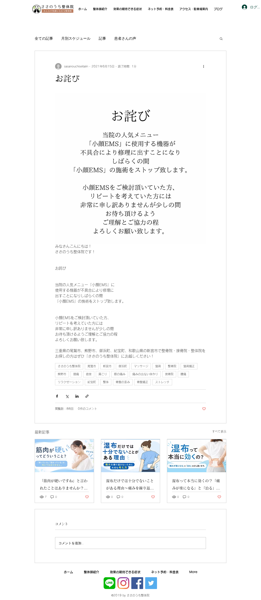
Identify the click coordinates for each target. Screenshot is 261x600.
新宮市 (107, 366)
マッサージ (141, 366)
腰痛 (183, 374)
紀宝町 (91, 382)
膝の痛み (119, 374)
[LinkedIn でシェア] (77, 396)
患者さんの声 (125, 38)
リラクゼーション (69, 382)
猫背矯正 (189, 366)
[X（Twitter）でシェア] (67, 396)
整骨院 (172, 366)
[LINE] (109, 583)
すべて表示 (219, 431)
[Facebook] (137, 583)
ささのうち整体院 (69, 366)
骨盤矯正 (142, 382)
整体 (106, 382)
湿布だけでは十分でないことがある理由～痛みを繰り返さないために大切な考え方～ (130, 485)
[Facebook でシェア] (57, 396)
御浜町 (122, 366)
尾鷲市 (91, 366)
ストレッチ (162, 382)
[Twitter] (151, 583)
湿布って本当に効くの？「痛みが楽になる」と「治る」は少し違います (196, 485)
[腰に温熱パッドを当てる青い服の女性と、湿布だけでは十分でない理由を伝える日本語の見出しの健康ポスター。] (130, 455)
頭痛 (76, 374)
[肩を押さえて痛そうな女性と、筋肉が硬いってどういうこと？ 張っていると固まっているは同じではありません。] (64, 455)
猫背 (158, 366)
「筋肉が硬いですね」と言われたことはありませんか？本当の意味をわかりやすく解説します (63, 485)
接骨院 (169, 374)
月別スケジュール (76, 38)
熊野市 (62, 374)
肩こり (102, 374)
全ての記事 (44, 38)
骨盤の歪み (123, 382)
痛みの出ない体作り (145, 374)
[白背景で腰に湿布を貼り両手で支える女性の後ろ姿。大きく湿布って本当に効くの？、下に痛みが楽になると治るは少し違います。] (196, 455)
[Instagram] (123, 583)
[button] (221, 38)
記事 (102, 38)
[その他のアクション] (203, 66)
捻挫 (89, 374)
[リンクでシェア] (87, 396)
